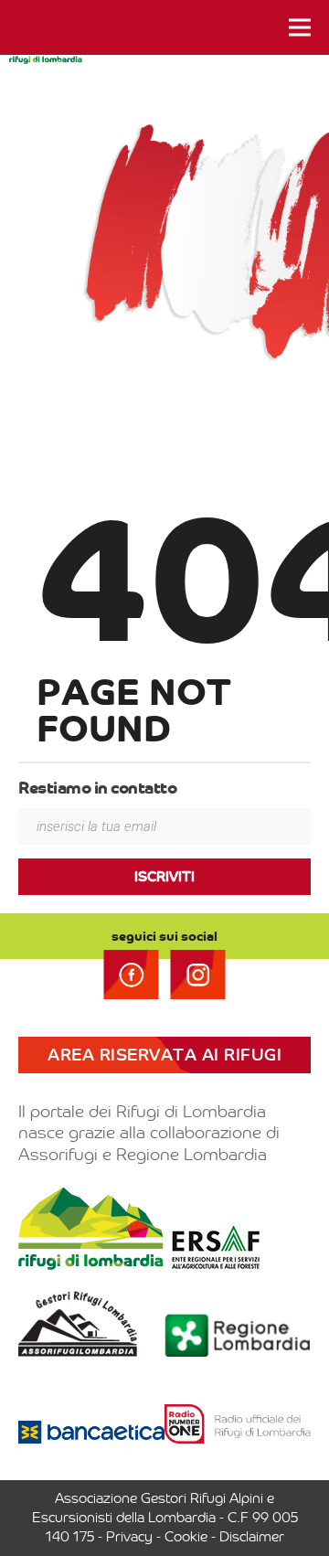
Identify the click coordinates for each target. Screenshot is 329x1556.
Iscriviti (164, 877)
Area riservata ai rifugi (164, 1055)
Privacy (129, 1537)
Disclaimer (251, 1537)
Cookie (185, 1537)
